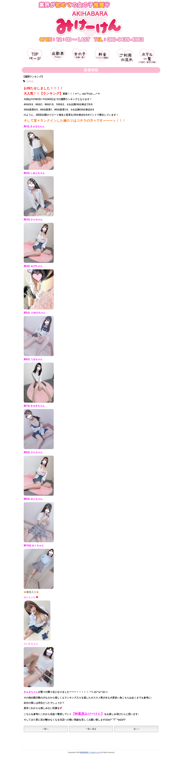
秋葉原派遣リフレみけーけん (90, 752)
